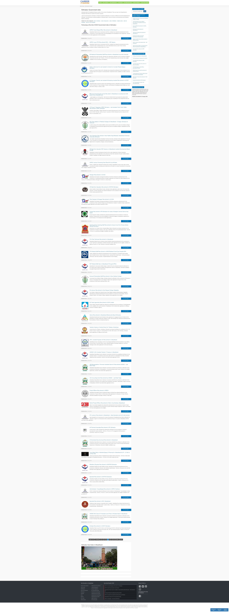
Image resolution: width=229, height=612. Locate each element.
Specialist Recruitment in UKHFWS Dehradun (101, 476)
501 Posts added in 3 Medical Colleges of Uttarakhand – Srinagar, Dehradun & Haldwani (109, 122)
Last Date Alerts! (144, 2)
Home (100, 2)
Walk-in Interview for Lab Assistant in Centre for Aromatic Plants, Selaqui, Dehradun (107, 67)
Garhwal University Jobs (95, 591)
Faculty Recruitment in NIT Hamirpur (139, 80)
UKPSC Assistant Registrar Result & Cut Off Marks (113, 585)
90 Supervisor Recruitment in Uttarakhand (138, 30)
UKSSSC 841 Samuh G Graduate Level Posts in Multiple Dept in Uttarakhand (108, 513)
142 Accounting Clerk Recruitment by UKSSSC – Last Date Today (105, 378)
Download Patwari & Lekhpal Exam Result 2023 (113, 592)
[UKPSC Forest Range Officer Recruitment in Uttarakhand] (85, 31)
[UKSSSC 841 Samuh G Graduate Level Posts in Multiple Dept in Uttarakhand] (85, 516)
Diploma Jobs (120, 20)
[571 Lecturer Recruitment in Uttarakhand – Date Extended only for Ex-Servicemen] (85, 417)
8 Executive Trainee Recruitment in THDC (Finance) (140, 77)
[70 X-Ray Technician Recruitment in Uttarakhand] (85, 242)
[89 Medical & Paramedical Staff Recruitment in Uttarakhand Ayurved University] (85, 57)
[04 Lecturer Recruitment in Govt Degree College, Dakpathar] (85, 293)
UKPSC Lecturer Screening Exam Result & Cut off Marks (103, 162)
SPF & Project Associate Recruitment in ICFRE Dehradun (140, 71)
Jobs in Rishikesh (112, 20)
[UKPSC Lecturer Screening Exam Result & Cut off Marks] (85, 164)
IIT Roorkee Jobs (94, 599)
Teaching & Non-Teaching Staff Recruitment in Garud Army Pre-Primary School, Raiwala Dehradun (109, 225)
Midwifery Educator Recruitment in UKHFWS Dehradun (103, 464)
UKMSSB (82, 593)
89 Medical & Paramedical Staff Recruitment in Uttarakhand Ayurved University (109, 54)
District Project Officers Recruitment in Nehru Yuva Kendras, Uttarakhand (107, 403)
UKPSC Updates (225, 610)
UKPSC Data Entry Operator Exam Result (112, 587)
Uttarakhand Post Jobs (95, 596)
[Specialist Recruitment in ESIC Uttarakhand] (85, 504)
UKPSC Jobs (83, 587)
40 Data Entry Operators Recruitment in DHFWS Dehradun (104, 187)
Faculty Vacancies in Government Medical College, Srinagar (140, 19)
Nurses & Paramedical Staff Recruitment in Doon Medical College (105, 276)
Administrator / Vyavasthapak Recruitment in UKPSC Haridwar (105, 489)
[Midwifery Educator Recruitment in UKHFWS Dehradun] (85, 467)
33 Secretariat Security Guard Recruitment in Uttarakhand (104, 440)
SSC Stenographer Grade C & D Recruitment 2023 (138, 83)
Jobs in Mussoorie (104, 20)
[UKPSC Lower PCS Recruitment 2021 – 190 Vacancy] (85, 44)
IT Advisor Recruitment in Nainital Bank (140, 56)
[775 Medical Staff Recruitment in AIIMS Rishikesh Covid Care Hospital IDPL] (85, 254)
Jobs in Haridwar (97, 20)
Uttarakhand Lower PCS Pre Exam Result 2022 (113, 596)
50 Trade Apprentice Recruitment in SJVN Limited (102, 302)
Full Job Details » (126, 38)
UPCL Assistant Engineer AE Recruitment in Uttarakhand (103, 339)
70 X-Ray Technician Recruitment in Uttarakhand (101, 239)
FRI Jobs (82, 596)
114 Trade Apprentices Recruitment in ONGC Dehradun (139, 64)
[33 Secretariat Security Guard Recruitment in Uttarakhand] (85, 443)
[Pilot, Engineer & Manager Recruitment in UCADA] (85, 201)
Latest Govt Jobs (213, 610)
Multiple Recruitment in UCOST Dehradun (100, 526)
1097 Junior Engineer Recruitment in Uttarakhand (139, 33)
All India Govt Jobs (128, 2)
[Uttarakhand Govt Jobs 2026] (85, 2)
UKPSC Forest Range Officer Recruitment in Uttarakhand (103, 30)
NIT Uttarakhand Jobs (95, 590)
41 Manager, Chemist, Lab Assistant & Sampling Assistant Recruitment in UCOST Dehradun (109, 81)
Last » (121, 539)
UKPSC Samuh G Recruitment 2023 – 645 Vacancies (140, 43)
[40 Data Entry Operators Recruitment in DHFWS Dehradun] (85, 189)
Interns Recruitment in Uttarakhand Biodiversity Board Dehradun (105, 315)
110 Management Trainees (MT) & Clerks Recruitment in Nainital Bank (140, 74)
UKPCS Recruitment (84, 590)
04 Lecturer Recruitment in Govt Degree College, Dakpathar (104, 290)
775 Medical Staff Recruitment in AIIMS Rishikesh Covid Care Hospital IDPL (108, 251)
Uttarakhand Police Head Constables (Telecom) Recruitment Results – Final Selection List (120, 590)
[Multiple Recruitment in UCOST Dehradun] (85, 529)
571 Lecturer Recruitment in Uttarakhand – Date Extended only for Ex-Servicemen (110, 415)
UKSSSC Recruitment (84, 585)
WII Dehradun (83, 599)
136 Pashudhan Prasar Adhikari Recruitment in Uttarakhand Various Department (139, 22)
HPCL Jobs (82, 598)
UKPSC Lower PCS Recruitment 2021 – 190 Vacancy (102, 42)
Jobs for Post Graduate (90, 22)
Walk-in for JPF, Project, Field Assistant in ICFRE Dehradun (140, 40)
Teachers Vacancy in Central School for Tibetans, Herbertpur (104, 327)
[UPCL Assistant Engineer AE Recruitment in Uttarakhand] (85, 342)
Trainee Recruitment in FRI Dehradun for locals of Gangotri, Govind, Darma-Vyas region (109, 212)
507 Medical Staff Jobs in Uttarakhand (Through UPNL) (103, 264)
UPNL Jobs (83, 591)
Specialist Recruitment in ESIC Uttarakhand (100, 501)
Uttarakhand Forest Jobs (95, 593)
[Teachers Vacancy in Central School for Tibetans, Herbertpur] (85, 330)
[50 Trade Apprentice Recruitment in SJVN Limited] (85, 305)
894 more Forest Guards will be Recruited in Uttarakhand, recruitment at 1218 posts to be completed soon (109, 94)
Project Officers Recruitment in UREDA (99, 390)
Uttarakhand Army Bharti (95, 585)
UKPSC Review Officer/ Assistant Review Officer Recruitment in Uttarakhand (140, 46)
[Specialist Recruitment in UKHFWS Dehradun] (85, 479)
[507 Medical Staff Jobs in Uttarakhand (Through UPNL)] (85, 266)
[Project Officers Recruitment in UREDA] (85, 393)
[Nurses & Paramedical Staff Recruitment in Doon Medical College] (85, 280)
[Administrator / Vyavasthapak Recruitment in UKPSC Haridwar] (85, 490)
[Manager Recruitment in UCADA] (85, 176)
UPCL (82, 595)
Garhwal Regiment (94, 587)
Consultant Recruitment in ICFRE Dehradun (138, 49)
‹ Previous (97, 539)
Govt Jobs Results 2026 (109, 583)
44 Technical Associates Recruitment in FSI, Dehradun (103, 427)
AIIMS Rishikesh (94, 598)
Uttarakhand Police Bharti (96, 595)
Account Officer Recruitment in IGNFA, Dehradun (139, 26)
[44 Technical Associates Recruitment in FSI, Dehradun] (85, 430)
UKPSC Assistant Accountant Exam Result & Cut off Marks (115, 594)
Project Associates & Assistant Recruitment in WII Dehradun (138, 36)
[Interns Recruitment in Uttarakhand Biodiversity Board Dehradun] (85, 317)
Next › (117, 539)
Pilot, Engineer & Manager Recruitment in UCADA (102, 199)
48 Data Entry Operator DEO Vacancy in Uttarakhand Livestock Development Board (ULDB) (110, 149)
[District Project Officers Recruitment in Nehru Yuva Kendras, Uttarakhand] (85, 405)
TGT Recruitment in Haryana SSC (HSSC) (140, 58)
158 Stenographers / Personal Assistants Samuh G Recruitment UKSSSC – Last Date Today (109, 365)
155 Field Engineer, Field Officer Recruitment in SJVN (138, 67)
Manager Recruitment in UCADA (97, 174)
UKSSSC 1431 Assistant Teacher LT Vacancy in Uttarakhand (104, 352)
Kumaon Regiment (94, 588)
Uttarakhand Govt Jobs (138, 87)
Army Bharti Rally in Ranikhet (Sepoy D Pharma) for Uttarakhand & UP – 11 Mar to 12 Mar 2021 (110, 453)
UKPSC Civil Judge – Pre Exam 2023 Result (112, 598)
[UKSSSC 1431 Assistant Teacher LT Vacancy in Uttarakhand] (85, 355)
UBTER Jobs (83, 588)
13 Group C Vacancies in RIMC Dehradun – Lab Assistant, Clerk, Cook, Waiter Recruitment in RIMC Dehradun (108, 108)
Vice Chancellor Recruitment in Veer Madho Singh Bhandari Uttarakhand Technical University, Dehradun (109, 136)
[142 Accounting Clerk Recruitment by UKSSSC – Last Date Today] (85, 381)
